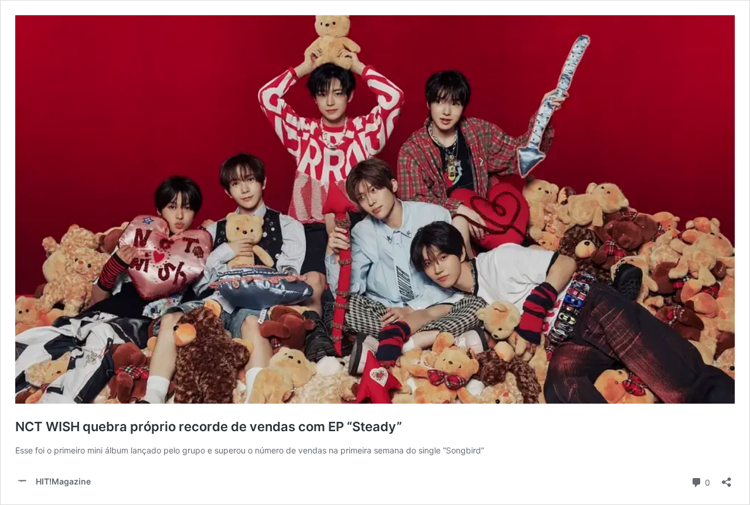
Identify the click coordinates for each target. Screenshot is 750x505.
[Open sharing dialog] (726, 478)
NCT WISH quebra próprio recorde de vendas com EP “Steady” (208, 426)
